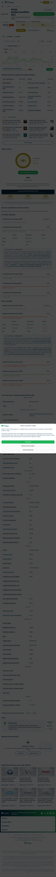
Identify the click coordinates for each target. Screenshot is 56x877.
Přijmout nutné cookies (28, 446)
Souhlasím (28, 442)
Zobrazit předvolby (28, 450)
